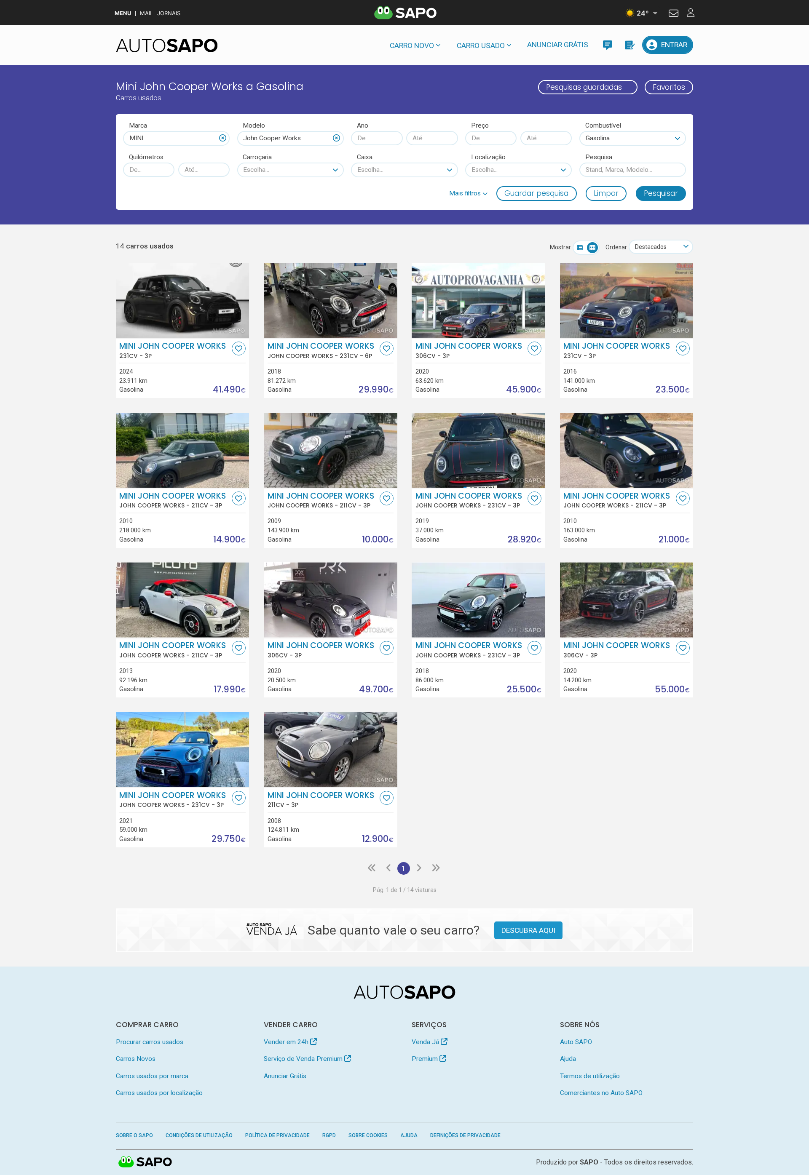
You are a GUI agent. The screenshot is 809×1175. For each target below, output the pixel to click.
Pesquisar (661, 193)
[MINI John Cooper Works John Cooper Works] (330, 300)
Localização (488, 157)
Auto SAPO (576, 1042)
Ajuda (568, 1059)
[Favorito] (239, 348)
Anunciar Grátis (557, 44)
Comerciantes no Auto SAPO (601, 1093)
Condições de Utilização (199, 1135)
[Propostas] (629, 45)
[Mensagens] (607, 45)
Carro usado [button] (481, 45)
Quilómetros (146, 157)
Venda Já (426, 1042)
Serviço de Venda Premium (304, 1059)
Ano (362, 125)
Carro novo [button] (412, 45)
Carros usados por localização (159, 1093)
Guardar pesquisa (536, 193)
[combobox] (176, 138)
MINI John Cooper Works (172, 350)
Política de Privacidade (277, 1135)
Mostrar (560, 247)
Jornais (168, 13)
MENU (123, 13)
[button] (468, 193)
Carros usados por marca (152, 1076)
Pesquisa (598, 157)
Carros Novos (135, 1059)
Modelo (254, 125)
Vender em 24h (287, 1042)
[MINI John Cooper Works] (182, 300)
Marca (138, 125)
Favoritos (669, 87)
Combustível (603, 125)
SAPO (145, 1162)
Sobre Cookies (368, 1135)
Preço (480, 125)
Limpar (606, 193)
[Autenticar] (673, 14)
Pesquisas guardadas (584, 87)
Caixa (364, 157)
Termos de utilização (590, 1076)
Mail (146, 13)
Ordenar (616, 247)
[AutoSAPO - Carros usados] (167, 45)
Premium (425, 1059)
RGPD (329, 1135)
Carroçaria (257, 157)
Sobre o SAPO (134, 1135)
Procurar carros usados (149, 1042)
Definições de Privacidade (465, 1135)
